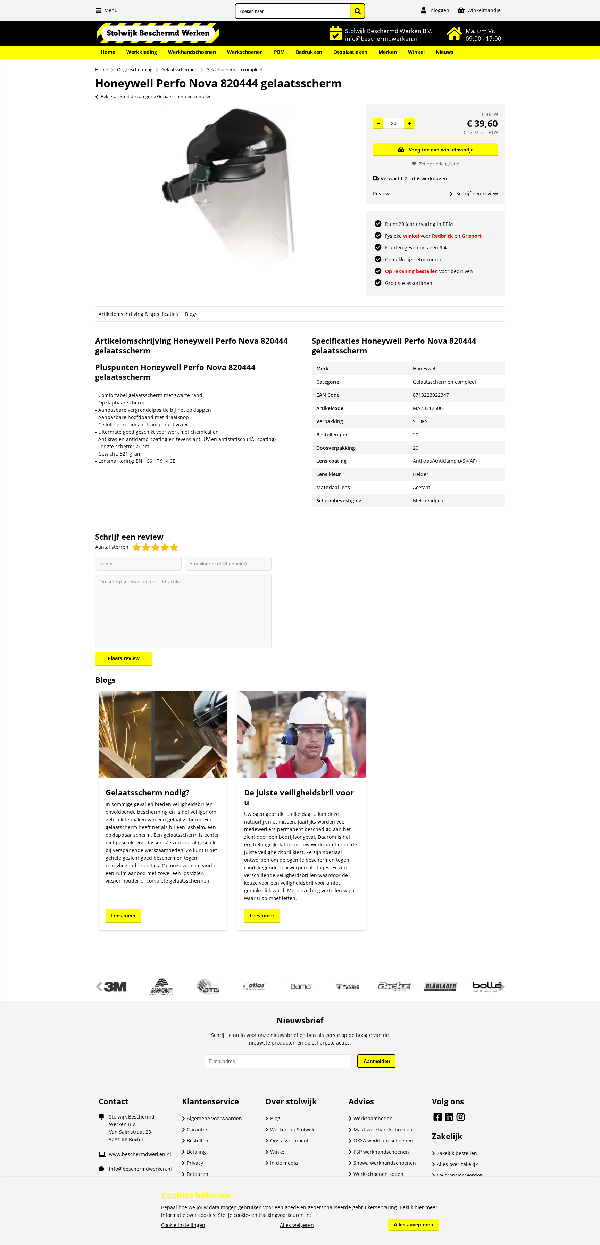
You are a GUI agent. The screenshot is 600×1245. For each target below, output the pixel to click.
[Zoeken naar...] (358, 11)
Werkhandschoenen (192, 52)
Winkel (416, 52)
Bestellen (197, 1140)
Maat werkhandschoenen (382, 1129)
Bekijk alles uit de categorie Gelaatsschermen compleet (157, 96)
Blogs (191, 314)
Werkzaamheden (373, 1118)
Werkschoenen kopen (378, 1174)
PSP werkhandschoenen (381, 1151)
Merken (387, 52)
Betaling (196, 1151)
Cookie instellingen (183, 1225)
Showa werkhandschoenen (384, 1163)
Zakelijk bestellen (457, 1153)
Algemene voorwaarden (214, 1118)
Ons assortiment (289, 1140)
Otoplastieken (350, 52)
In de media (284, 1163)
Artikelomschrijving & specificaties (138, 314)
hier (419, 1207)
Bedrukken (309, 52)
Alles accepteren (413, 1224)
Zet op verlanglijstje (439, 164)
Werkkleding (141, 52)
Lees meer (123, 915)
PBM (279, 52)
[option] (227, 187)
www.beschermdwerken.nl (140, 1154)
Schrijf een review (477, 193)
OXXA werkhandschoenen (383, 1140)
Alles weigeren (297, 1225)
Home (108, 52)
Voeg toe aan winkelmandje (441, 150)
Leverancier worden (460, 1175)
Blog (275, 1118)
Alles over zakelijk (457, 1164)
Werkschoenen (245, 52)
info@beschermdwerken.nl (140, 1168)
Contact (113, 1101)
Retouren (197, 1174)
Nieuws (444, 52)
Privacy (195, 1163)
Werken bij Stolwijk (292, 1129)
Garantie (197, 1129)
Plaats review (124, 658)
